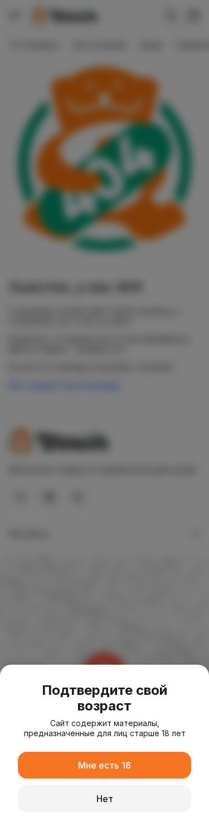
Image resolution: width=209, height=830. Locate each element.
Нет (104, 798)
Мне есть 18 (104, 765)
